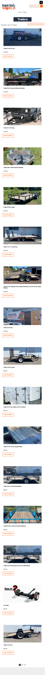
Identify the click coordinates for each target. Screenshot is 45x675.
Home (20, 12)
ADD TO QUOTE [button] (8, 56)
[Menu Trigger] (41, 2)
